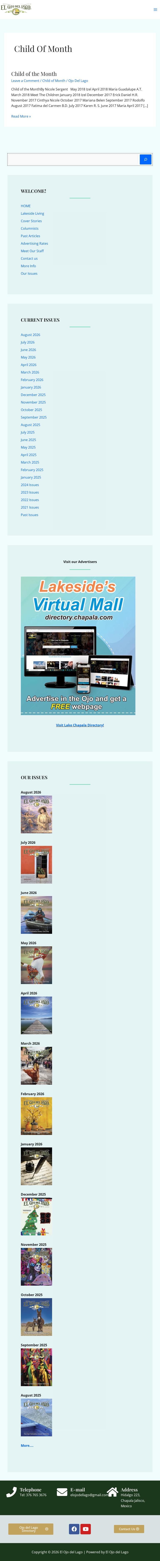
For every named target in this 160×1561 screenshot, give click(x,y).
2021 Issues (30, 507)
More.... (27, 1445)
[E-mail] (62, 1492)
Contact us (29, 258)
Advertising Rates (34, 243)
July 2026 (28, 342)
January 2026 (31, 387)
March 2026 (30, 372)
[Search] (145, 159)
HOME (26, 206)
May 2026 (28, 357)
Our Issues (29, 273)
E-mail (77, 1489)
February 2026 (32, 379)
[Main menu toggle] (155, 9)
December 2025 (33, 394)
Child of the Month (34, 73)
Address (129, 1489)
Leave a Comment (25, 80)
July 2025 (28, 432)
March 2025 (30, 462)
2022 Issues (30, 500)
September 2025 (34, 417)
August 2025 (30, 425)
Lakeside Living (32, 213)
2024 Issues (30, 485)
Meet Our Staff (32, 251)
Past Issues (29, 515)
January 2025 (31, 477)
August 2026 (30, 334)
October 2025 (31, 409)
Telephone (30, 1489)
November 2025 (33, 402)
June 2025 (28, 440)
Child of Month (53, 80)
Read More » (21, 116)
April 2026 (28, 364)
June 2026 (28, 349)
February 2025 (32, 470)
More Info (28, 266)
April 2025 (28, 455)
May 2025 (28, 447)
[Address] (112, 1492)
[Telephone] (11, 1492)
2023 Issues (30, 492)
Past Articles (30, 236)
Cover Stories (31, 221)
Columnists (30, 228)
